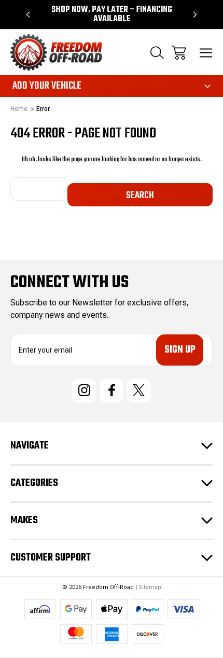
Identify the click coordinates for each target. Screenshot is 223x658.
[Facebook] (111, 390)
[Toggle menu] (206, 52)
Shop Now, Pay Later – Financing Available (111, 14)
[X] (139, 390)
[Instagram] (84, 390)
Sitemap (149, 587)
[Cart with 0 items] (178, 53)
